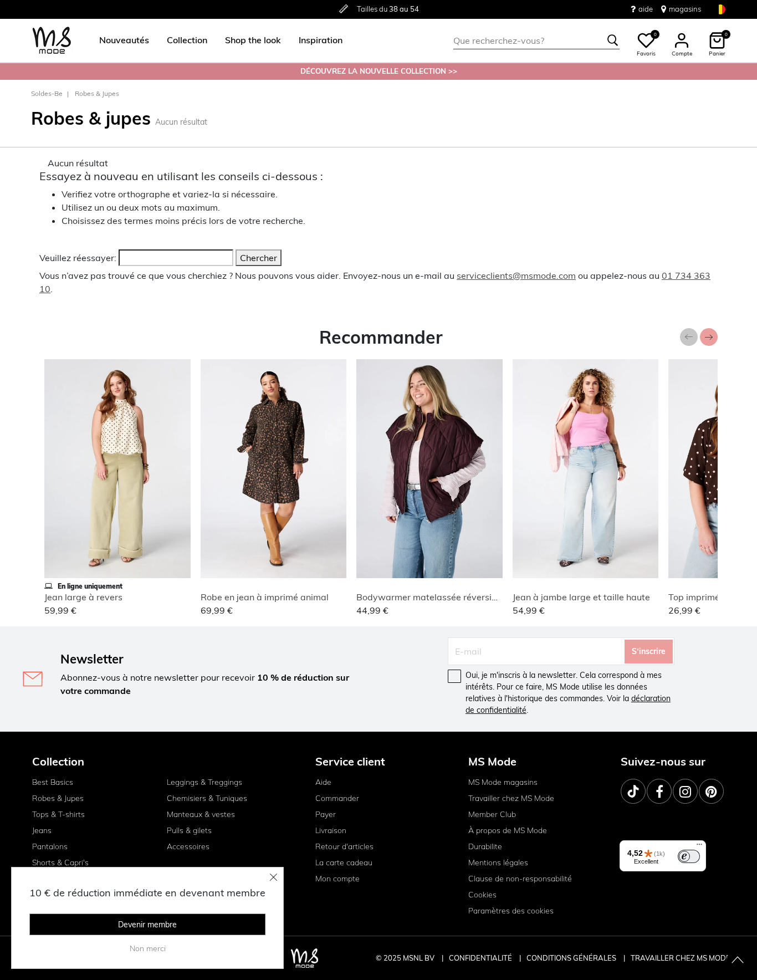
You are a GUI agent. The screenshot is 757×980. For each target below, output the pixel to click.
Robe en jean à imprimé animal (265, 597)
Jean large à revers (83, 597)
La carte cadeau (343, 862)
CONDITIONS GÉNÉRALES (572, 957)
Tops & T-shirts (58, 814)
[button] (124, 40)
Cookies (482, 895)
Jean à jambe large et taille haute (581, 597)
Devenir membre (147, 925)
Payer (325, 814)
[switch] (689, 856)
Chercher (258, 257)
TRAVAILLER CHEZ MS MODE (680, 957)
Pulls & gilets (189, 830)
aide (645, 8)
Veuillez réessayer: (77, 257)
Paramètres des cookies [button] (511, 911)
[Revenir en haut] (738, 961)
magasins (685, 8)
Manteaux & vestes (201, 814)
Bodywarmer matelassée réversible (430, 597)
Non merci (148, 948)
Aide (323, 782)
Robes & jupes (97, 93)
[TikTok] (633, 791)
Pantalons (50, 846)
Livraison (330, 830)
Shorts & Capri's (60, 862)
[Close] (273, 876)
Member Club (492, 814)
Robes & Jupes (58, 798)
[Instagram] (685, 791)
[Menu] (699, 847)
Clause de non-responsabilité (520, 879)
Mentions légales (498, 862)
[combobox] (536, 40)
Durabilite (485, 846)
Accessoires (188, 846)
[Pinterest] (711, 791)
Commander (337, 798)
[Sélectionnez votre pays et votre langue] (720, 9)
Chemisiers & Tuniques (207, 798)
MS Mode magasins (503, 782)
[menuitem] (119, 40)
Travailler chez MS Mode (511, 798)
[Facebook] (659, 791)
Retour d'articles (344, 846)
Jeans (42, 830)
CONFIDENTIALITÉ (480, 957)
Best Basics (52, 782)
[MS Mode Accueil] (52, 40)
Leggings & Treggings (204, 782)
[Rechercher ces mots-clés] (613, 40)
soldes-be (47, 93)
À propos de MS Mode (507, 830)
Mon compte (337, 879)
